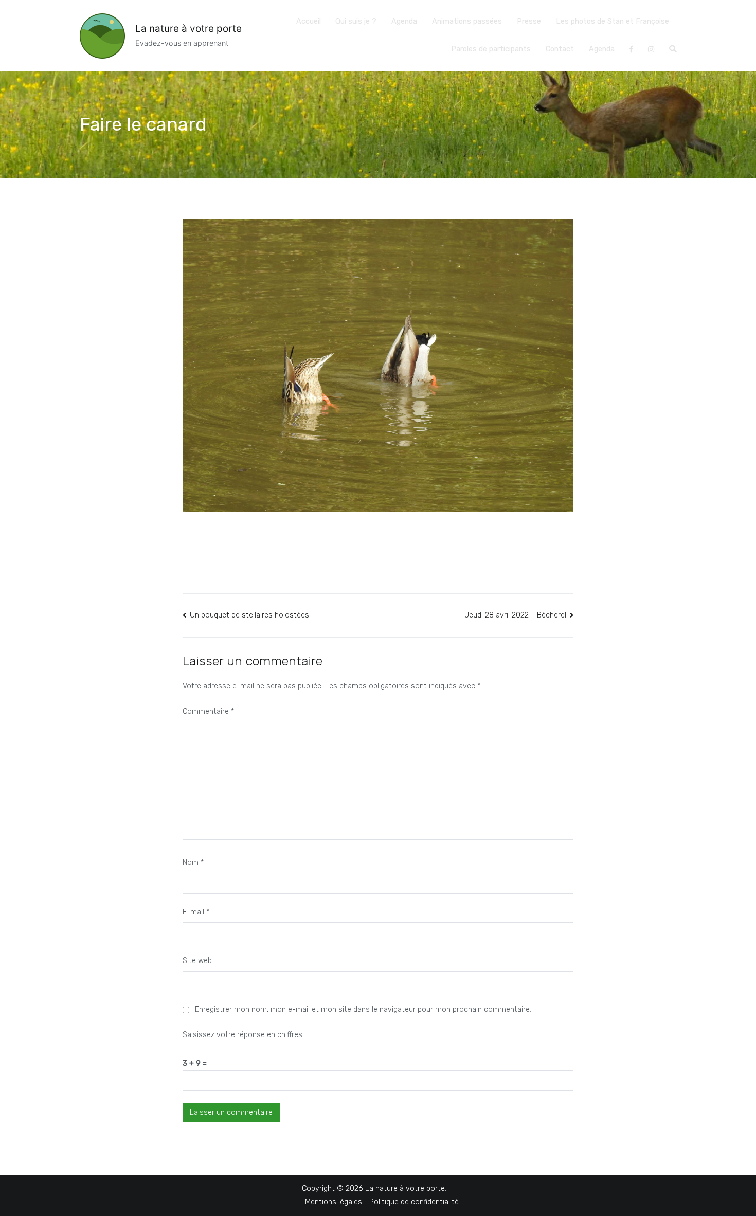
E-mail (196, 912)
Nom (193, 862)
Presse (529, 21)
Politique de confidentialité (414, 1201)
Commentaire (208, 711)
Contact (560, 49)
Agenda (404, 21)
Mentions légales (333, 1201)
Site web (197, 960)
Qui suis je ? (355, 21)
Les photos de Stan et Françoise (612, 21)
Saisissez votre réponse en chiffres (242, 1034)
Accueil (308, 21)
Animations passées (467, 21)
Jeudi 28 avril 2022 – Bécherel (515, 615)
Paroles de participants (491, 49)
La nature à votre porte (188, 28)
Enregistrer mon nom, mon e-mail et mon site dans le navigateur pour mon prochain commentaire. (363, 1009)
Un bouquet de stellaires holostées (249, 615)
